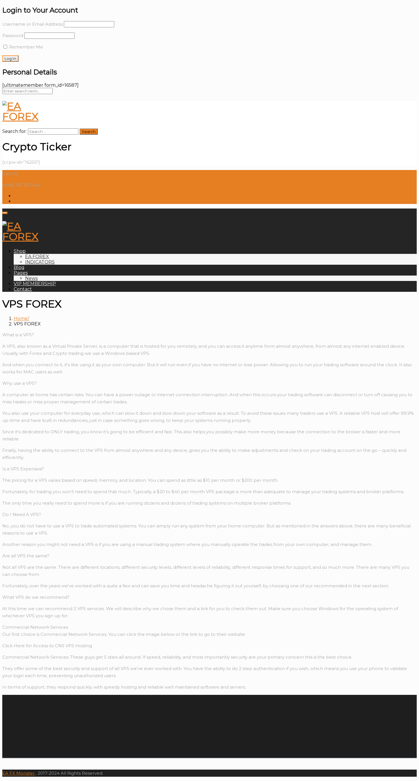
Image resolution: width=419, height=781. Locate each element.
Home (21, 318)
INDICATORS (40, 262)
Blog (19, 267)
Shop (20, 251)
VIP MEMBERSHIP (35, 283)
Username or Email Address (32, 24)
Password (12, 35)
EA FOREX (37, 256)
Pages (21, 273)
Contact (23, 289)
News (31, 278)
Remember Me (25, 47)
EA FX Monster (18, 773)
